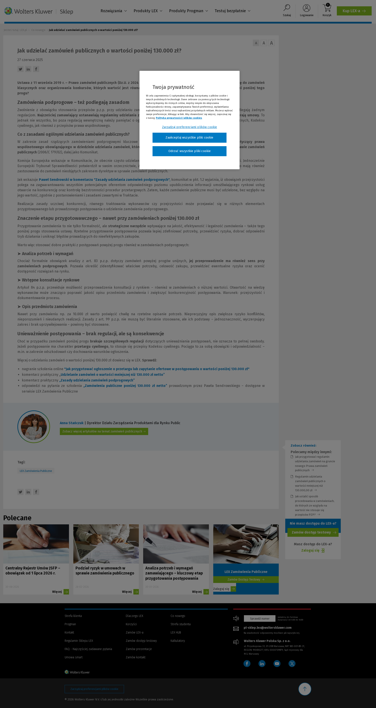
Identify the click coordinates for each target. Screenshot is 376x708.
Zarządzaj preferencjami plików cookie (189, 127)
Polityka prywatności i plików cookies (179, 117)
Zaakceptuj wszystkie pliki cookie (189, 137)
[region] (189, 120)
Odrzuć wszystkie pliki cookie (189, 151)
